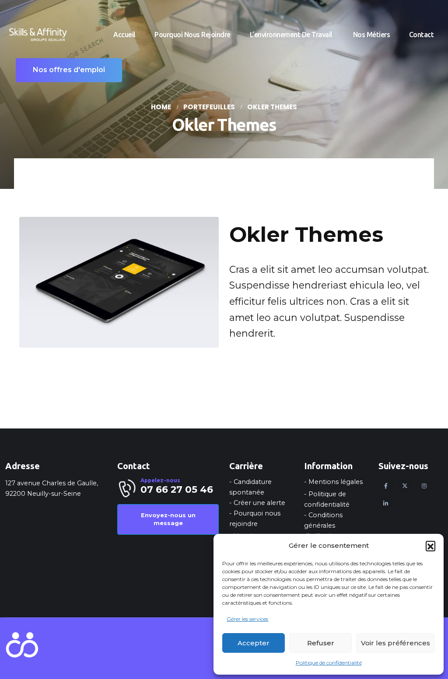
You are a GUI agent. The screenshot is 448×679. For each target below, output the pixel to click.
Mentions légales (335, 482)
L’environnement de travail (292, 34)
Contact (421, 34)
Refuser (320, 643)
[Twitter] (405, 485)
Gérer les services (247, 619)
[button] (430, 545)
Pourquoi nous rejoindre (192, 34)
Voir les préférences (395, 643)
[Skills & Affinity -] (38, 34)
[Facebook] (385, 485)
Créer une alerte (259, 503)
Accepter (254, 643)
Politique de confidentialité (329, 662)
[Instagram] (424, 485)
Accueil (124, 34)
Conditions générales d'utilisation (323, 525)
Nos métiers (371, 34)
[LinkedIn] (385, 503)
